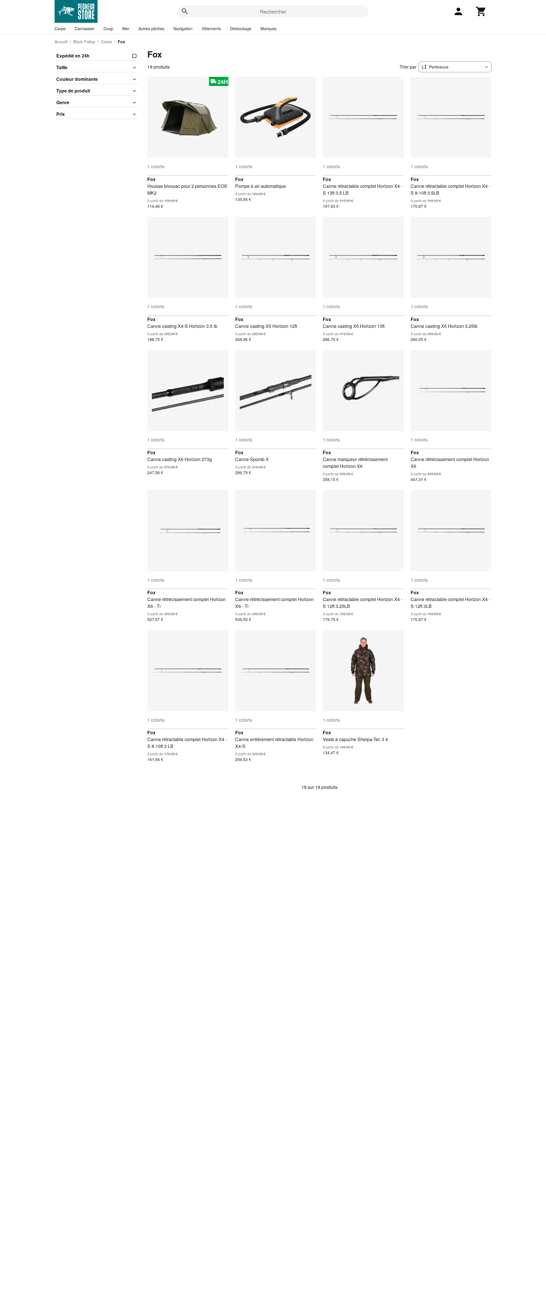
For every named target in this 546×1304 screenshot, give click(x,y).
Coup (108, 28)
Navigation (183, 28)
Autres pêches (151, 28)
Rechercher (273, 11)
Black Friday (84, 41)
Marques (268, 28)
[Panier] (481, 11)
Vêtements (211, 28)
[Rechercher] (185, 11)
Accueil (61, 41)
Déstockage (240, 28)
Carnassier (84, 28)
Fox (151, 179)
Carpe (60, 28)
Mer (125, 28)
